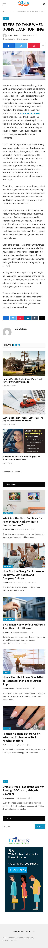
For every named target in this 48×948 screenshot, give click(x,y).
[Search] (44, 4)
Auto (6, 18)
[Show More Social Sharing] (43, 45)
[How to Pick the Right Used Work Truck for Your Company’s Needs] (24, 363)
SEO (5, 781)
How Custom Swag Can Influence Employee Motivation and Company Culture (23, 575)
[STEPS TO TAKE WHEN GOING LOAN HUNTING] (24, 65)
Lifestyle (8, 513)
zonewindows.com (10, 940)
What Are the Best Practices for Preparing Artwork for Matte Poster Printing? (22, 522)
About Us (30, 931)
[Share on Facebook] (9, 45)
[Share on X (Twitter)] (21, 45)
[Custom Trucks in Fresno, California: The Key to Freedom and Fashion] (24, 402)
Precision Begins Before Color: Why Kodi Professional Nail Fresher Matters (21, 737)
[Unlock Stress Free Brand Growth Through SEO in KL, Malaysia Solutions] (24, 771)
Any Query (18, 931)
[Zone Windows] (24, 4)
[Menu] (4, 4)
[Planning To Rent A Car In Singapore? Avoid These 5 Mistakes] (24, 441)
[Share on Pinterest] (34, 45)
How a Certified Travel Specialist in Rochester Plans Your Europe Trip (23, 681)
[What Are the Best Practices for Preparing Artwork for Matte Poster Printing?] (24, 502)
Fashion (7, 728)
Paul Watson (14, 35)
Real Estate (9, 619)
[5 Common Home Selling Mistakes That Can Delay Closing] (24, 609)
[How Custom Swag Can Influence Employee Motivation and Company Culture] (24, 555)
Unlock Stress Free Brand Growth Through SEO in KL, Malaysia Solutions (23, 790)
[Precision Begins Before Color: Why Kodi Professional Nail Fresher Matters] (24, 718)
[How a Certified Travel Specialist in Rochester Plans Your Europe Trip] (24, 661)
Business (8, 566)
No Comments (10, 39)
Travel (6, 672)
